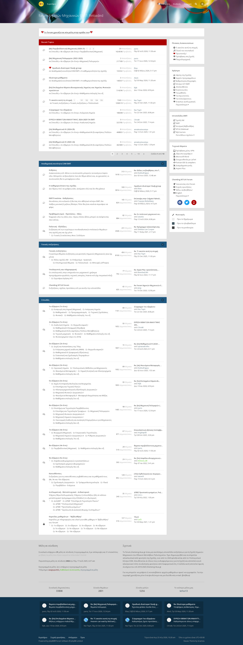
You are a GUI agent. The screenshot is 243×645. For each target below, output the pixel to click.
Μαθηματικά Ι (61, 312)
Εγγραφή (188, 4)
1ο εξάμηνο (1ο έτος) (69, 113)
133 (91, 100)
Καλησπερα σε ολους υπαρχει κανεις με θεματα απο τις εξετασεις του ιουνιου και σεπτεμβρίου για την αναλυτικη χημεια (187, 621)
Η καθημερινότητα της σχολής (94, 71)
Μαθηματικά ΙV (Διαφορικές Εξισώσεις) (72, 352)
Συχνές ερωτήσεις (183, 187)
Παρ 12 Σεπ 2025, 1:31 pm (144, 132)
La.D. (140, 519)
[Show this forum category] (162, 163)
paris (136, 49)
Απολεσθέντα (182, 87)
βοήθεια (185, 575)
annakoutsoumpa (141, 129)
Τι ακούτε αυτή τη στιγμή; (187, 47)
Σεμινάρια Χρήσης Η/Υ (63, 278)
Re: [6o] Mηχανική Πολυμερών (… (147, 405)
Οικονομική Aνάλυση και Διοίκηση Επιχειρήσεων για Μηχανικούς (84, 420)
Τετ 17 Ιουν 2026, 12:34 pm (145, 61)
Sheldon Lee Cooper (146, 229)
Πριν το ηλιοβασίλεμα (186, 223)
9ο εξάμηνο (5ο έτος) (58, 458)
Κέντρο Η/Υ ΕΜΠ (183, 84)
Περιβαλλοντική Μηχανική (91, 51)
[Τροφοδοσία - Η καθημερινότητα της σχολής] (111, 186)
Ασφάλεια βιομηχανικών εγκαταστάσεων (71, 461)
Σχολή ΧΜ (180, 120)
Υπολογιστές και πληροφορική (63, 269)
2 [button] (117, 154)
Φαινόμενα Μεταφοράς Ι (66, 371)
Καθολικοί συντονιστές (70, 570)
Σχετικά (127, 545)
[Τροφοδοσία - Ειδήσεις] (111, 170)
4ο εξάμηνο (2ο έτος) (58, 365)
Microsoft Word (182, 156)
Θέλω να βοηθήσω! (184, 190)
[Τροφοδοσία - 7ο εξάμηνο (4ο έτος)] (111, 430)
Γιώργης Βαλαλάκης (146, 201)
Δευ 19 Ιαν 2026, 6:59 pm (144, 90)
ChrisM (137, 120)
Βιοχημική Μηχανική (62, 432)
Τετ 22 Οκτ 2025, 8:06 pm (144, 112)
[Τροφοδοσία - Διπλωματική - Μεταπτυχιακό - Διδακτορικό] (111, 492)
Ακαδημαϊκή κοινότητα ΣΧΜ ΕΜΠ (65, 71)
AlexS (136, 78)
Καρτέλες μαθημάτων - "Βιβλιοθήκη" (65, 516)
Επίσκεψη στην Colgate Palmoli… (147, 198)
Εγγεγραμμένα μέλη (89, 570)
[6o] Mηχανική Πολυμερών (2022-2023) (66, 58)
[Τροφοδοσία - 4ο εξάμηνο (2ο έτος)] (111, 365)
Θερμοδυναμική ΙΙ (95, 349)
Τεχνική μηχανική (63, 334)
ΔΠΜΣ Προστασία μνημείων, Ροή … (148, 492)
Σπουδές (55, 51)
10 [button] (139, 154)
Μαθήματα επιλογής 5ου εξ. (92, 93)
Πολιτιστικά (93, 103)
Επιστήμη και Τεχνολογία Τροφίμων (71, 411)
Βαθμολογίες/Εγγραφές (186, 81)
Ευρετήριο (43, 637)
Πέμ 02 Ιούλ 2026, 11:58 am (145, 51)
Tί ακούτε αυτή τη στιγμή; (60, 100)
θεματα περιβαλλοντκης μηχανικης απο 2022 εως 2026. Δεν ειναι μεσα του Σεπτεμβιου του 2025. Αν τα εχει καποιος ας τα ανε (62, 607)
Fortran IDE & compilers (186, 162)
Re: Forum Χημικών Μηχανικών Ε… (148, 285)
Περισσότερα (182, 104)
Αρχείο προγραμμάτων (186, 78)
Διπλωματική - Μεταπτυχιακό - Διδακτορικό (69, 492)
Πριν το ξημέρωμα (185, 219)
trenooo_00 (142, 461)
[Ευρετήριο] (41, 3)
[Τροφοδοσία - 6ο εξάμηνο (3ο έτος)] (111, 405)
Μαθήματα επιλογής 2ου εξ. (98, 334)
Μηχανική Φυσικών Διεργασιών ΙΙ (70, 414)
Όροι (83, 637)
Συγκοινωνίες (182, 90)
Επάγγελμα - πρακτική (81, 260)
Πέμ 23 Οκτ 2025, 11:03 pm (145, 103)
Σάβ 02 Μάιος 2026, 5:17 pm (145, 71)
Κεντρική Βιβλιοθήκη (185, 126)
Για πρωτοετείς (182, 95)
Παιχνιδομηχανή (183, 59)
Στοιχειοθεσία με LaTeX (186, 159)
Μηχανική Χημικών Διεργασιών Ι (69, 417)
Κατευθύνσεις (55, 473)
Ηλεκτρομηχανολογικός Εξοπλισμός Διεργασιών (76, 389)
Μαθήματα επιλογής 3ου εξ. (67, 358)
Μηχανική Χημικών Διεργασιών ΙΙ (70, 435)
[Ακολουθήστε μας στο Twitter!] (186, 202)
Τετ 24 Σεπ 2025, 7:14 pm (144, 122)
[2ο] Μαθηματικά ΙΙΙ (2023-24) (62, 142)
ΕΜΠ (178, 123)
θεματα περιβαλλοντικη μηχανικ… (148, 446)
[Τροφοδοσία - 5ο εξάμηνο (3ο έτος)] (111, 381)
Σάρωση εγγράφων (184, 153)
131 (81, 100)
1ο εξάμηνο (59, 525)
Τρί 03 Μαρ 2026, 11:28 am (145, 80)
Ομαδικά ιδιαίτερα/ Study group (66, 68)
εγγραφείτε (191, 572)
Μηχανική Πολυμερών (89, 61)
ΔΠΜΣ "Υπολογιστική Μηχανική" (69, 504)
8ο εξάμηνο (102, 528)
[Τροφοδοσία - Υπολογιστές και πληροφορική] (111, 269)
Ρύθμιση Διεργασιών (97, 435)
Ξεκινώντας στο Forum (185, 184)
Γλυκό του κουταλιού (185, 50)
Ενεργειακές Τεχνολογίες (86, 432)
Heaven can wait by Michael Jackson (104, 621)
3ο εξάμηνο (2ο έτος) (58, 343)
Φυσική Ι (59, 315)
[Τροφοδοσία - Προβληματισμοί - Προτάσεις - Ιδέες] (111, 214)
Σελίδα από (157, 154)
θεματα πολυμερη (98, 607)
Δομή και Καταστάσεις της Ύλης (67, 346)
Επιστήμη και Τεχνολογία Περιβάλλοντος (71, 408)
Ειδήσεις (53, 170)
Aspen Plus (180, 168)
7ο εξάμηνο (88, 528)
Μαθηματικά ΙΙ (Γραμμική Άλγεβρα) (70, 328)
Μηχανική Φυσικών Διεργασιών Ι (70, 392)
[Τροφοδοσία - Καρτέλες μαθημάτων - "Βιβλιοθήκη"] (111, 516)
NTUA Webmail (182, 129)
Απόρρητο (72, 637)
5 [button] (131, 154)
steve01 (141, 476)
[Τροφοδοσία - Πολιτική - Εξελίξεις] (111, 226)
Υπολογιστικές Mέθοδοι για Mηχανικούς (90, 368)
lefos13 (184, 590)
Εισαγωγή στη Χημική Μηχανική (67, 309)
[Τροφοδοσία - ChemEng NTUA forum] (111, 285)
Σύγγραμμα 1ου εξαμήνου (60, 110)
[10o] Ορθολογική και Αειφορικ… (148, 474)
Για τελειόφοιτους (183, 98)
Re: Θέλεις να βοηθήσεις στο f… (147, 170)
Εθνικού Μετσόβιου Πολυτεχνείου (151, 555)
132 (86, 100)
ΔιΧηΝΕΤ (57, 501)
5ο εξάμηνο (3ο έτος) (69, 93)
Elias (136, 68)
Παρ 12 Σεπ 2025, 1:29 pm (144, 144)
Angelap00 (142, 432)
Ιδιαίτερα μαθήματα (58, 77)
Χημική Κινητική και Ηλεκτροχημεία (95, 371)
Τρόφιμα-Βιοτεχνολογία (89, 482)
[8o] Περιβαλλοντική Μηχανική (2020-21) (67, 48)
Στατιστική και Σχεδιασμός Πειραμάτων (72, 355)
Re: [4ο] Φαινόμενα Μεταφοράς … (148, 365)
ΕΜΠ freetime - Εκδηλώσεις (61, 198)
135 (101, 100)
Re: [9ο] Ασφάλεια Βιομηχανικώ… (148, 458)
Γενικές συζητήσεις (60, 103)
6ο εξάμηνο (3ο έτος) (69, 61)
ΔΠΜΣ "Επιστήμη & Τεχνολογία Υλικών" (82, 501)
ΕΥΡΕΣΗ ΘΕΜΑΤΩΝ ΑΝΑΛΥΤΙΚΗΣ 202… (191, 618)
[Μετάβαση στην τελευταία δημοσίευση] (43, 50)
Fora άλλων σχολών (184, 135)
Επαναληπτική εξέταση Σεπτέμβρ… (148, 430)
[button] (143, 153)
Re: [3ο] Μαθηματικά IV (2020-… (147, 344)
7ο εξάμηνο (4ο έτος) (58, 429)
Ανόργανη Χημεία (87, 113)
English (179, 193)
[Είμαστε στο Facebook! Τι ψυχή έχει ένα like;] (179, 202)
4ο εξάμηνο (100, 525)
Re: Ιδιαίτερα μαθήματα (184, 604)
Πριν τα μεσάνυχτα (185, 227)
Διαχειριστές (53, 570)
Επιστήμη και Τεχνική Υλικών (68, 386)
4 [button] (126, 154)
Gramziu (201, 641)
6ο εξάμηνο (74, 528)
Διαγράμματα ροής (184, 165)
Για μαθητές (181, 93)
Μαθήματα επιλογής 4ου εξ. (67, 374)
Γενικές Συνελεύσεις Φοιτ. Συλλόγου (69, 235)
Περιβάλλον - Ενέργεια (65, 485)
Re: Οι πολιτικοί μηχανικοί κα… (147, 214)
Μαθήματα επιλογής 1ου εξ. (79, 315)
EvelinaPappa (143, 173)
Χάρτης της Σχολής (183, 75)
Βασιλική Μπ (143, 272)
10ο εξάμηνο (74, 531)
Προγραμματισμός (79, 312)
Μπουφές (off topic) (100, 262)
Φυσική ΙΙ (78, 334)
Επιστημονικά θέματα (65, 262)
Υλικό (136, 517)
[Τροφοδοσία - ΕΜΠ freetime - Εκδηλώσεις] (111, 198)
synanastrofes (143, 346)
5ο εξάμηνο (60, 528)
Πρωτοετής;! (181, 53)
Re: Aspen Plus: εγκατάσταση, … (146, 270)
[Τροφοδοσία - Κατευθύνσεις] (111, 473)
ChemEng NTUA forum (59, 285)
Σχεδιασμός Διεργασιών (64, 482)
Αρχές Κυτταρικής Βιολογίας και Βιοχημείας (72, 383)
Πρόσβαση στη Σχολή (185, 56)
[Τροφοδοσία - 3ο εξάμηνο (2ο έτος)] (111, 343)
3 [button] (122, 154)
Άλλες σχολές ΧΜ (61, 260)
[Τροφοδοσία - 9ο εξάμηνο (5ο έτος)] (111, 458)
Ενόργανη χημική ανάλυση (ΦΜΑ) (70, 349)
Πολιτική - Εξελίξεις (58, 226)
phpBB (51, 641)
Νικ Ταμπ (137, 100)
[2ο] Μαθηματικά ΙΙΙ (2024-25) (62, 129)
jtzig (139, 288)
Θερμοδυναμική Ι (80, 325)
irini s (140, 495)
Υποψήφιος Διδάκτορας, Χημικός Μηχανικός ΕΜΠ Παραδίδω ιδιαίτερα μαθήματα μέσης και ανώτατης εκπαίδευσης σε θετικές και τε (187, 607)
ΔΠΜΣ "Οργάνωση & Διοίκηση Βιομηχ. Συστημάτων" (78, 510)
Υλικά (105, 482)
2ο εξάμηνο (73, 525)
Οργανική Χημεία (61, 368)
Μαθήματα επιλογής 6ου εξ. (67, 423)
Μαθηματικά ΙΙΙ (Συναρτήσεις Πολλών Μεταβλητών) (77, 331)
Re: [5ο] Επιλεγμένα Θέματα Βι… (147, 381)
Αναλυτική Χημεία (87, 122)
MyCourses (181, 132)
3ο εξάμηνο (87, 525)
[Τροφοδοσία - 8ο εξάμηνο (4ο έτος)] (111, 445)
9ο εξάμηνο (60, 531)
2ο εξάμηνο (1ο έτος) (69, 122)
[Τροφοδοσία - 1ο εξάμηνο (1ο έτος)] (111, 306)
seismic (141, 217)
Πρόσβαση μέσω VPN (185, 150)
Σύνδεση (177, 4)
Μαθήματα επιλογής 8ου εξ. (92, 448)
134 (96, 100)
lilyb (135, 87)
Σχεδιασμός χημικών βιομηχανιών (70, 464)
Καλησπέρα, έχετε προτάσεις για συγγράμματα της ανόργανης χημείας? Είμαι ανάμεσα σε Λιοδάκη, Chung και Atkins (145, 621)
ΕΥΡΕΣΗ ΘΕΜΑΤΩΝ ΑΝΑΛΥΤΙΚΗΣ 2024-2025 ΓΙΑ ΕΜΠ (72, 119)
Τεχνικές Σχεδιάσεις (99, 312)
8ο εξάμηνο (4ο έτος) (69, 51)
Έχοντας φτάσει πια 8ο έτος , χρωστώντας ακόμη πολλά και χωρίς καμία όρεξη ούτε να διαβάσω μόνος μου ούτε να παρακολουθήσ (145, 607)
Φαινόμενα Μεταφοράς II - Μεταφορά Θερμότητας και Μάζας (81, 395)
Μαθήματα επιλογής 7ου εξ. (67, 438)
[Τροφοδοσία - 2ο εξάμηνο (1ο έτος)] (111, 322)
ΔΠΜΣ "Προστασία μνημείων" (68, 507)
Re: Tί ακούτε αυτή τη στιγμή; (146, 251)
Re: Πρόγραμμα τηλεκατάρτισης (147, 227)
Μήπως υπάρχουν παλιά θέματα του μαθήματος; (62, 621)
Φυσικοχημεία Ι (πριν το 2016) (68, 337)
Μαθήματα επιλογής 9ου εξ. (67, 466)
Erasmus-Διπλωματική (185, 101)
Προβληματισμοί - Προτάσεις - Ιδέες (65, 214)
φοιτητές (142, 558)
